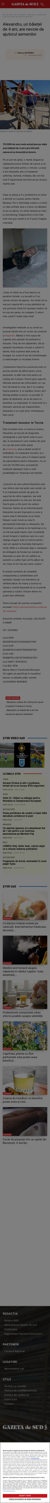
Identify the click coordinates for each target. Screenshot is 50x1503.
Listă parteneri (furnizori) (9, 1491)
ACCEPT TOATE (25, 1496)
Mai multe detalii (35, 1458)
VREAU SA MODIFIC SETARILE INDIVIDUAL (25, 1499)
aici (21, 1468)
